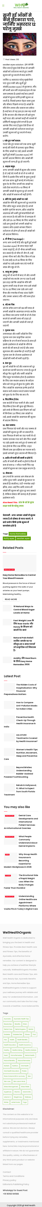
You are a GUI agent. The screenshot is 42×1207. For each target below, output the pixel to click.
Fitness (8, 875)
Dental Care (8, 1029)
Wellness (28, 1097)
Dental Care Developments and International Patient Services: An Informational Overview (21, 822)
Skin (29, 1076)
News (7, 854)
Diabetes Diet (17, 1034)
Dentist (31, 1029)
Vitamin (17, 1092)
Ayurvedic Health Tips (21, 1019)
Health (12, 1040)
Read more (11, 599)
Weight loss (18, 1097)
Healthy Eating (17, 1050)
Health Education (10, 1045)
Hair (5, 1040)
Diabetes (7, 1034)
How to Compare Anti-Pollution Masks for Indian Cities (26, 705)
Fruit (34, 1034)
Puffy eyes (9, 538)
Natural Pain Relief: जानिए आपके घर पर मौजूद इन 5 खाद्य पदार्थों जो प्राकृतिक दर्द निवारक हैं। (24, 644)
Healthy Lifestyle (30, 1050)
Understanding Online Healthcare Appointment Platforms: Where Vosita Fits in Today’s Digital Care (21, 902)
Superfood (7, 1092)
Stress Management (11, 1087)
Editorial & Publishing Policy (16, 1184)
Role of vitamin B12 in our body (14, 1076)
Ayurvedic (7, 1019)
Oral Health (25, 1066)
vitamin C (7, 1097)
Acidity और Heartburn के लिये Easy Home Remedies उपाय (24, 661)
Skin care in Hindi (19, 1081)
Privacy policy (9, 1180)
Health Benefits (22, 1040)
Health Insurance (25, 1045)
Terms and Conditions (13, 1176)
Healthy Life (9, 569)
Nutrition (15, 1066)
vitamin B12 (27, 1092)
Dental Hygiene (20, 1029)
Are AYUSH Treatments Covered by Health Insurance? (27, 738)
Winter (6, 1102)
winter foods (15, 1102)
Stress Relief (25, 1087)
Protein (24, 1071)
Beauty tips (8, 1024)
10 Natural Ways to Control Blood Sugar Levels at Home (24, 609)
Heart (6, 1055)
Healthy (6, 1050)
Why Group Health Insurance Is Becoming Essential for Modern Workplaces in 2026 (20, 860)
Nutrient (6, 1066)
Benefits (17, 1024)
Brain (25, 1024)
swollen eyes (23, 538)
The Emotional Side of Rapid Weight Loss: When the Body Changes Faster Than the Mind (21, 881)
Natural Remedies (24, 1060)
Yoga (25, 1102)
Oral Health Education (11, 1071)
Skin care (7, 1081)
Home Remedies (18, 533)
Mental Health (29, 1055)
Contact (7, 1172)
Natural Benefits (9, 1060)
